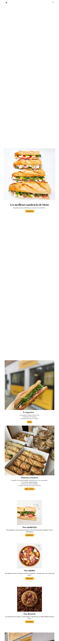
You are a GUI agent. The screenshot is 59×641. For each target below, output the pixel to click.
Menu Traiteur (29, 489)
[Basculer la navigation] (52, 2)
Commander (29, 211)
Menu (29, 422)
